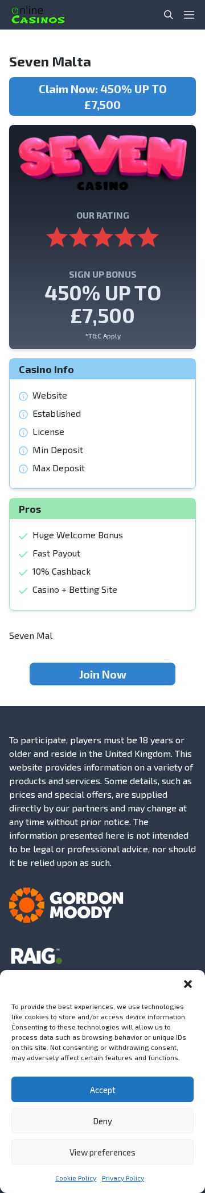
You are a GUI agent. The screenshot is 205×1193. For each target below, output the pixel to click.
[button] (188, 984)
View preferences (102, 1152)
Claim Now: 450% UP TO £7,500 (103, 96)
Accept (103, 1090)
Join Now (102, 674)
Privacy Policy (123, 1178)
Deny (102, 1121)
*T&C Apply (103, 336)
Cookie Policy (75, 1178)
